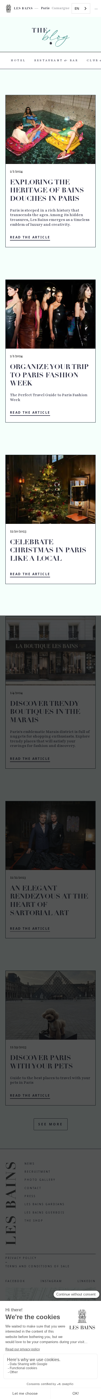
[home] (20, 8)
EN (77, 8)
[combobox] (81, 8)
